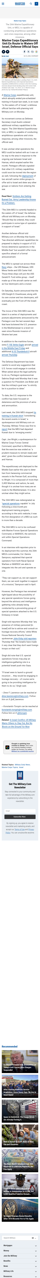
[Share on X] (28, 51)
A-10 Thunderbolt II (20, 351)
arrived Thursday (9, 355)
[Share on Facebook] (24, 51)
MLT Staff (6, 56)
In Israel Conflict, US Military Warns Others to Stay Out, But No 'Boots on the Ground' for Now (19, 723)
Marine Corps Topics (20, 21)
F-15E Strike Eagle (15, 344)
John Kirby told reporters (24, 638)
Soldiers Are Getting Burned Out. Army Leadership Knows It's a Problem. (19, 199)
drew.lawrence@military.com (15, 696)
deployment (27, 176)
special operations (11, 503)
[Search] (30, 4)
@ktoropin (22, 713)
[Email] (32, 51)
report (4, 429)
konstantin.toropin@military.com (17, 709)
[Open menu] (3, 4)
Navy (4, 267)
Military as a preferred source (23, 751)
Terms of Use (20, 829)
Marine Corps (10, 95)
